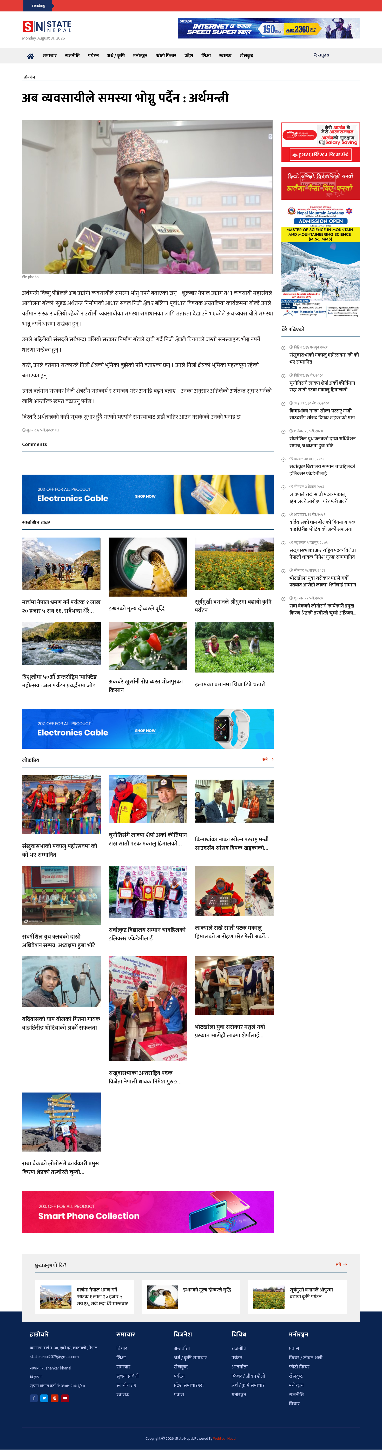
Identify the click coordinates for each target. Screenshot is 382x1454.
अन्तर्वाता (182, 1349)
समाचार (50, 56)
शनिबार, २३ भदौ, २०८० (308, 431)
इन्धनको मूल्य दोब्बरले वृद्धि (136, 608)
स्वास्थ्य (225, 56)
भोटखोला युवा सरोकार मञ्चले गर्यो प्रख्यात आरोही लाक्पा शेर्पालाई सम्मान (230, 1035)
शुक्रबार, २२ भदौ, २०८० (308, 598)
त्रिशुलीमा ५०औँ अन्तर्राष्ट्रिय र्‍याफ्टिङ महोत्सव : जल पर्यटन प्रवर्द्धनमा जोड (59, 681)
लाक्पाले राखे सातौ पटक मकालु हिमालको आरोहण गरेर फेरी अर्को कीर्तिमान (230, 936)
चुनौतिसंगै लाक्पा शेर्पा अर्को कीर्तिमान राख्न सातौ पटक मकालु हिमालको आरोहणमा (148, 843)
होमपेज (29, 77)
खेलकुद (246, 56)
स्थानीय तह (126, 1385)
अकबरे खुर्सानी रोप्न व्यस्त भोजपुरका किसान (146, 686)
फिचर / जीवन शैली (248, 1376)
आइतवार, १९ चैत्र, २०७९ (309, 515)
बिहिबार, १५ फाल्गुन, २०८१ (311, 347)
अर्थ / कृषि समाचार (190, 1358)
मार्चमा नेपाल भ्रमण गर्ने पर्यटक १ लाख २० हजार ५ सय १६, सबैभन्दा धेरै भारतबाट (61, 611)
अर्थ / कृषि (116, 56)
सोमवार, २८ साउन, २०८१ (309, 570)
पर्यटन (93, 56)
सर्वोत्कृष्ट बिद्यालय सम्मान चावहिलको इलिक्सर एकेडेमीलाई (147, 934)
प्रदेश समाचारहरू (189, 1385)
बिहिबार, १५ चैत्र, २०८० (308, 375)
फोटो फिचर (166, 56)
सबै (265, 759)
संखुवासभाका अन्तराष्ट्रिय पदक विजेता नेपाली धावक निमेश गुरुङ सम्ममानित (143, 1081)
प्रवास (179, 1395)
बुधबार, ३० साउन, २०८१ (309, 459)
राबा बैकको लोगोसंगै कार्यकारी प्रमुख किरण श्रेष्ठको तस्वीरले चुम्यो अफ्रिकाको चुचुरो (61, 1172)
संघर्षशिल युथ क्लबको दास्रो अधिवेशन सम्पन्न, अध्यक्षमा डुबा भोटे (58, 941)
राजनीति (72, 56)
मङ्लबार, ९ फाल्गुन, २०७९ (311, 543)
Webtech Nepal (224, 1439)
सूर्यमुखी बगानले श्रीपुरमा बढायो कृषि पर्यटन (233, 606)
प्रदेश (189, 56)
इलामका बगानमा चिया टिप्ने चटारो (230, 684)
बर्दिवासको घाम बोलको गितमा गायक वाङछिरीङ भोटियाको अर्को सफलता (61, 1023)
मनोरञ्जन (140, 56)
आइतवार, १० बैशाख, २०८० (311, 403)
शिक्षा (206, 56)
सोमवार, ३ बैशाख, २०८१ (309, 487)
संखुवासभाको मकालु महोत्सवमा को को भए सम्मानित (59, 851)
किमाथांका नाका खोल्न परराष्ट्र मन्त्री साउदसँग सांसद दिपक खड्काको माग (232, 848)
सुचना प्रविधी (127, 1376)
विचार (121, 1349)
